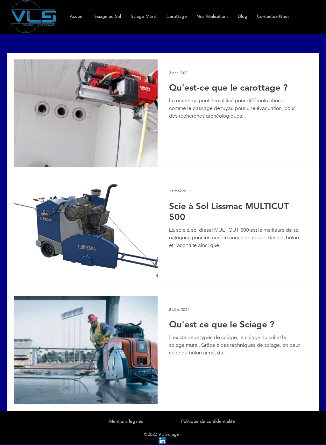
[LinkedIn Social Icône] (162, 440)
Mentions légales (126, 421)
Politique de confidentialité (208, 421)
